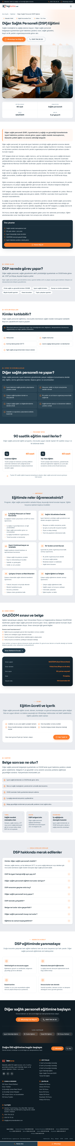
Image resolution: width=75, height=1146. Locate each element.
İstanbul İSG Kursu (44, 1084)
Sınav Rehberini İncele (13, 651)
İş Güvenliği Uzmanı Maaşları (10, 1092)
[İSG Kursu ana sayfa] (10, 6)
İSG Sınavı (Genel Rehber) (10, 1084)
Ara (70, 1048)
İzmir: (15, 1131)
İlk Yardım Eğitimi (29, 1034)
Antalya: (37, 1133)
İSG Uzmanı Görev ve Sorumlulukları (13, 1094)
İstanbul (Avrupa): (24, 1129)
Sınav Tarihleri (6, 1087)
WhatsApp (58, 1048)
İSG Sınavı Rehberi (63, 1034)
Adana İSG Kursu (44, 1094)
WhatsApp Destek (68, 1)
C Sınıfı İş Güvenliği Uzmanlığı (48, 1063)
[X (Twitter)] (12, 1073)
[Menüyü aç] (71, 6)
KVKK (61, 1138)
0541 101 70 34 (8, 1117)
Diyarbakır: (58, 1131)
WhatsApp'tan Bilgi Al (15, 39)
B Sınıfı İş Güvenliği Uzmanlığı (48, 1065)
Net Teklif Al (62, 737)
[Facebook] (8, 1073)
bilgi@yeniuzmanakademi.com (13, 1120)
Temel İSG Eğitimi (46, 1034)
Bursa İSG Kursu (44, 1092)
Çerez (71, 1138)
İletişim (57, 1138)
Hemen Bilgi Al (38, 245)
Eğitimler (12, 14)
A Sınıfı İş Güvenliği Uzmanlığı (48, 1068)
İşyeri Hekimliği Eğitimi (11, 1034)
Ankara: (62, 1129)
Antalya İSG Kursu (44, 1099)
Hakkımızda (46, 1138)
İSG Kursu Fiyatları (7, 1097)
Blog (52, 1138)
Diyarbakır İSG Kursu (45, 1097)
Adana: (43, 1131)
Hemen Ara (19, 1144)
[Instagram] (3, 1073)
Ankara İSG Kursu (44, 1087)
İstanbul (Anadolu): (44, 1129)
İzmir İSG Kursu (43, 1089)
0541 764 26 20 (54, 1)
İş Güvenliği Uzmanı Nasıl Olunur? (12, 1089)
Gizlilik (66, 1138)
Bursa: (29, 1131)
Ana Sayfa (5, 14)
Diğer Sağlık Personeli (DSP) (48, 1073)
